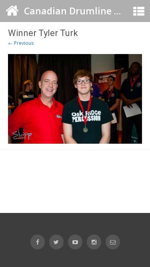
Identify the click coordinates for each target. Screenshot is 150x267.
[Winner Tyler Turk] (75, 98)
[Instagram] (94, 242)
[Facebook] (37, 242)
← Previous (21, 43)
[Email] (113, 242)
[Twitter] (56, 242)
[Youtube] (75, 242)
